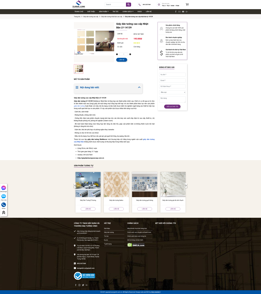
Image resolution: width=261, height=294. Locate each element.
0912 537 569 (139, 34)
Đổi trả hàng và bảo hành (135, 240)
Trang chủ (77, 16)
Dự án (106, 240)
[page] (176, 11)
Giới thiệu (107, 228)
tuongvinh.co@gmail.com (86, 268)
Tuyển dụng (108, 244)
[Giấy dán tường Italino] (116, 184)
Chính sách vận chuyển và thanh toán (139, 232)
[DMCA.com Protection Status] (136, 244)
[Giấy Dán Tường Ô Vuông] (88, 184)
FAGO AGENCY (156, 292)
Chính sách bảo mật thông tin (136, 236)
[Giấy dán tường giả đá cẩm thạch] (173, 184)
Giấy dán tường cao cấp (90, 16)
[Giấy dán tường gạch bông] (144, 184)
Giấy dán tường (109, 232)
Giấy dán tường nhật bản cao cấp (111, 16)
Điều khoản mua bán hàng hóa (137, 228)
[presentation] (75, 185)
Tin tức (106, 236)
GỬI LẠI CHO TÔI (172, 106)
